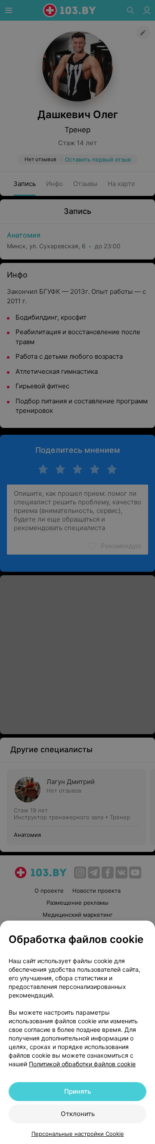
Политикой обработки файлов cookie (82, 1064)
